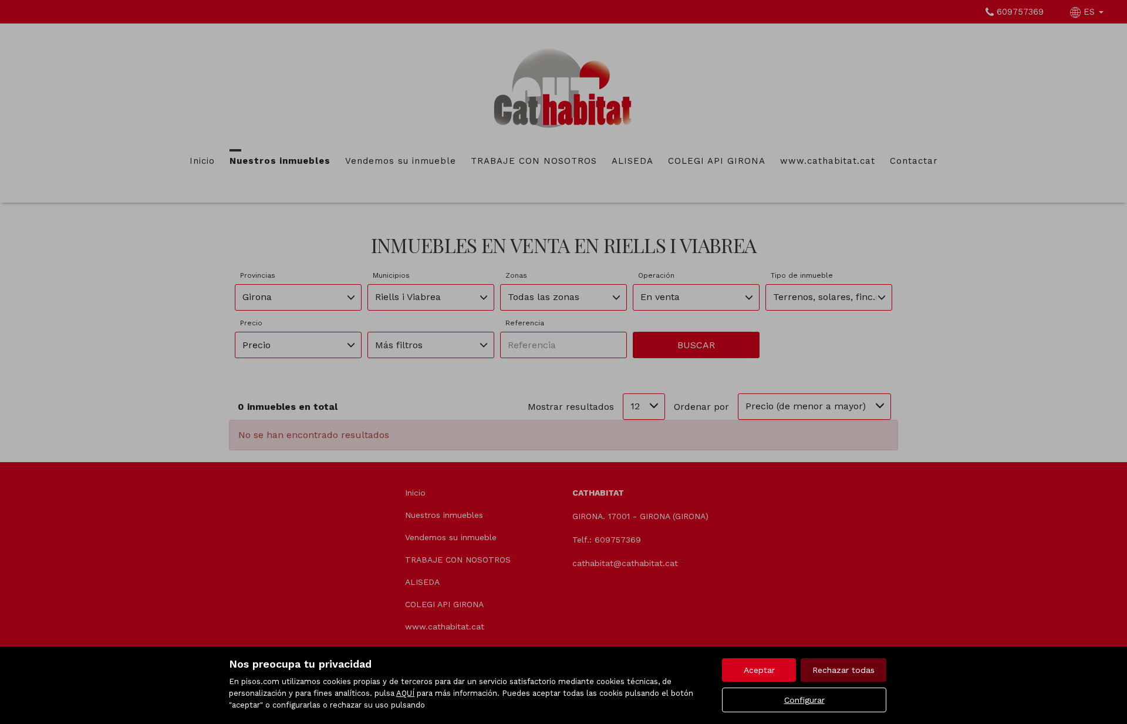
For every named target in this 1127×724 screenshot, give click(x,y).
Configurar (804, 700)
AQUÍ (405, 693)
